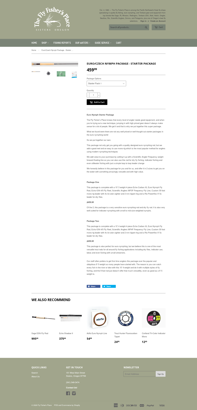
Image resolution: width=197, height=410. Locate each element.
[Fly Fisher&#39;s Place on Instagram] (74, 394)
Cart (160, 27)
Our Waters (82, 42)
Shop (44, 42)
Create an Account (158, 21)
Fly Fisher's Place (45, 405)
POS (56, 405)
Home (34, 42)
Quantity (90, 90)
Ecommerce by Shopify (71, 405)
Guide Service (102, 42)
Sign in (143, 21)
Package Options (94, 78)
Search (34, 372)
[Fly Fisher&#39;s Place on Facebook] (68, 394)
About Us (35, 376)
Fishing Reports (62, 42)
